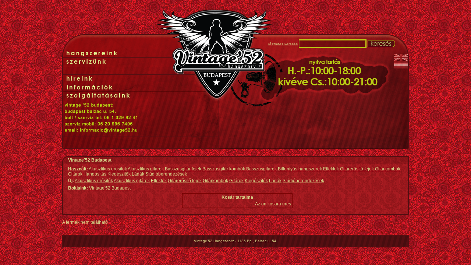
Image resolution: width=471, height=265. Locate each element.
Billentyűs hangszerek (300, 169)
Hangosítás (95, 174)
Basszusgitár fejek (183, 169)
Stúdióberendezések (166, 174)
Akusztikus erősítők (108, 169)
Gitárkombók (387, 169)
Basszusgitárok (261, 169)
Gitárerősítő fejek (357, 169)
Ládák (138, 174)
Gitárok (75, 174)
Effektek (331, 169)
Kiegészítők (119, 174)
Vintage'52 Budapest (110, 188)
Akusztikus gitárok (146, 169)
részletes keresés (283, 44)
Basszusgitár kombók (223, 169)
